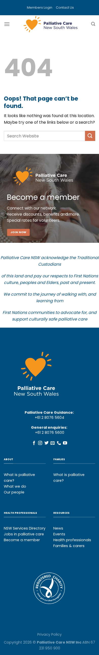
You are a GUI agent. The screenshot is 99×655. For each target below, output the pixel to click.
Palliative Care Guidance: (49, 412)
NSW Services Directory (24, 528)
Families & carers (69, 545)
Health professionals (72, 539)
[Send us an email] (53, 443)
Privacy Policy (49, 634)
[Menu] (7, 24)
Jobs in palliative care (24, 534)
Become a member (22, 539)
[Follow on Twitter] (46, 443)
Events (59, 534)
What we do (15, 486)
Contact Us (65, 7)
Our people (14, 492)
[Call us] (59, 443)
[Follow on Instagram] (40, 443)
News (58, 528)
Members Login (39, 7)
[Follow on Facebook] (34, 443)
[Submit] (90, 136)
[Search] (93, 24)
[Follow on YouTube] (65, 443)
